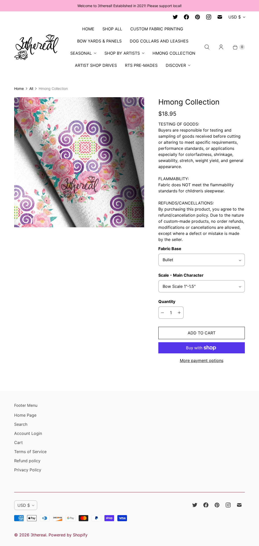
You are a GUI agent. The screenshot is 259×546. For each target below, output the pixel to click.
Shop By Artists (122, 53)
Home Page (25, 415)
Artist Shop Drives (96, 65)
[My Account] (221, 47)
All (31, 88)
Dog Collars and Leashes (159, 41)
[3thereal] (36, 47)
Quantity (166, 301)
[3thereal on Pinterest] (197, 17)
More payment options (201, 360)
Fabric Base (169, 248)
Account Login (28, 433)
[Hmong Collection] (79, 162)
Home (19, 88)
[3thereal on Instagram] (208, 17)
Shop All (112, 28)
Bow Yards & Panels (99, 41)
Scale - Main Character (181, 275)
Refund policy (27, 460)
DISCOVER (176, 65)
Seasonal (81, 53)
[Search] (207, 47)
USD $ (234, 16)
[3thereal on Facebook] (186, 17)
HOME (88, 28)
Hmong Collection (174, 53)
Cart (18, 442)
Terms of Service (30, 451)
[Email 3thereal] (219, 17)
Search (20, 424)
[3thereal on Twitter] (175, 17)
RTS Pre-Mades (141, 65)
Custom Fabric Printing (156, 28)
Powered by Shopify (68, 534)
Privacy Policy (27, 469)
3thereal (38, 534)
